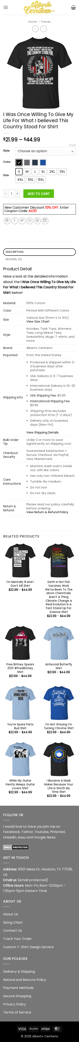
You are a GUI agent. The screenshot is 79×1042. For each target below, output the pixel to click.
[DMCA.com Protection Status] (16, 847)
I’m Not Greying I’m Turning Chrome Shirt (59, 726)
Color (7, 161)
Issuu (22, 837)
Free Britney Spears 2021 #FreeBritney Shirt (20, 668)
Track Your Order (17, 938)
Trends (46, 21)
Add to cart (39, 193)
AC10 (33, 210)
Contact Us (12, 930)
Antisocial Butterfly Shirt (58, 666)
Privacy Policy (14, 1004)
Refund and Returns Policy (24, 979)
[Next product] (35, 28)
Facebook (11, 831)
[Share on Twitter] (22, 220)
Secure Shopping (17, 996)
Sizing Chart (13, 922)
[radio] (19, 162)
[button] (5, 7)
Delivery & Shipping (19, 971)
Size (6, 175)
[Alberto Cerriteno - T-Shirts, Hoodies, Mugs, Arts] (40, 7)
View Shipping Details (42, 432)
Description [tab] (15, 252)
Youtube (41, 831)
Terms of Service (17, 1012)
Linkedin (9, 837)
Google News (44, 837)
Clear (72, 145)
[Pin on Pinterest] (37, 220)
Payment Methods (18, 987)
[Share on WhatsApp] (7, 220)
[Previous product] (43, 28)
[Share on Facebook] (14, 220)
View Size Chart (38, 321)
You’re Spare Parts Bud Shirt (20, 726)
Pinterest (57, 831)
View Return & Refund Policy (47, 512)
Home (32, 21)
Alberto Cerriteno (45, 1036)
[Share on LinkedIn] (45, 220)
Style (6, 150)
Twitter (27, 831)
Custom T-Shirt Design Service (28, 947)
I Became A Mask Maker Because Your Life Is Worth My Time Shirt (58, 786)
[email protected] (33, 880)
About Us (10, 914)
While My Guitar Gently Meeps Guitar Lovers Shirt (20, 784)
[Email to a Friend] (29, 220)
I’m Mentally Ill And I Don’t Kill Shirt (20, 584)
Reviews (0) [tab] (14, 259)
